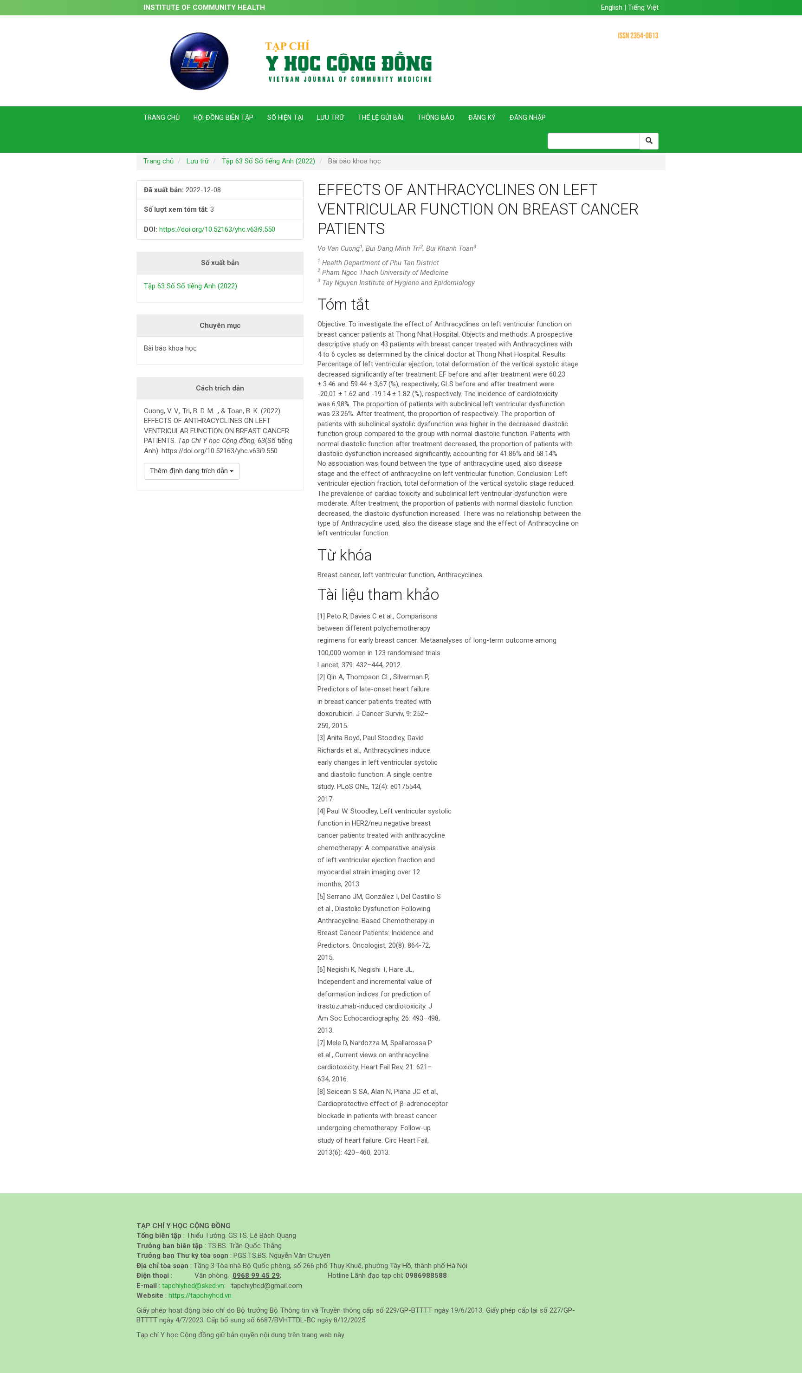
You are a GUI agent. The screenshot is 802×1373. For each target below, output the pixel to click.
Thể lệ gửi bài (380, 117)
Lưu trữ (330, 117)
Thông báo (435, 117)
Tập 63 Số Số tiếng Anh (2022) (268, 161)
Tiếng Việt (643, 7)
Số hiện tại (285, 117)
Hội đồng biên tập (223, 117)
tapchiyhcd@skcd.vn (193, 1286)
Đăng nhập (528, 117)
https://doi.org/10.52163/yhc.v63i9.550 (217, 229)
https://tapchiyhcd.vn (200, 1295)
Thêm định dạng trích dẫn (190, 471)
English (612, 7)
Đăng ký (482, 117)
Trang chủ (161, 117)
